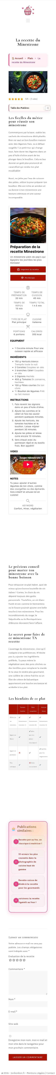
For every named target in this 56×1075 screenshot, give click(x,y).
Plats (30, 58)
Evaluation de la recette (21, 956)
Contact (51, 1073)
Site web (13, 1024)
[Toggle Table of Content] (46, 108)
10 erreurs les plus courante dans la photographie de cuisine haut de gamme (28, 862)
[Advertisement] (28, 543)
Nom (12, 999)
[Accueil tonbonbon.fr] (28, 10)
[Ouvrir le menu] (28, 21)
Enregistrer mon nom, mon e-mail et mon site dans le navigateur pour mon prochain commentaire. (28, 1044)
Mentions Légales (36, 1073)
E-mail (13, 1011)
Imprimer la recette (29, 269)
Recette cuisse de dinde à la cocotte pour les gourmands (29, 884)
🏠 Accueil (17, 58)
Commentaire (17, 969)
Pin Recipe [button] (29, 278)
